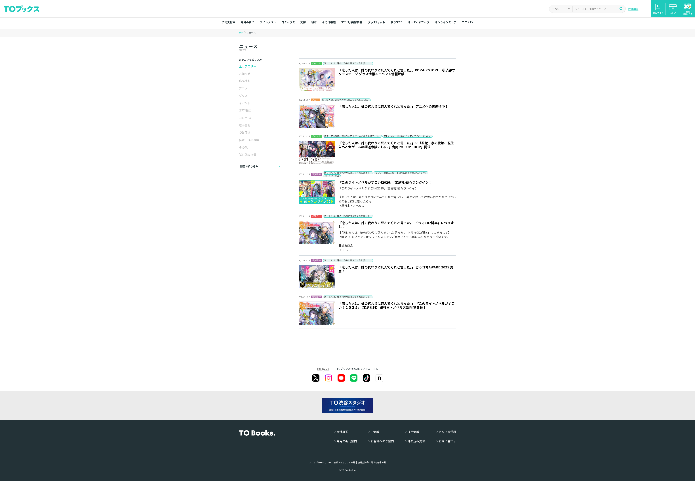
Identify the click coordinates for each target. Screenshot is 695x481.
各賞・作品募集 (249, 140)
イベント (244, 103)
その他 (243, 147)
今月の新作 (247, 22)
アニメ (243, 88)
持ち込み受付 (416, 441)
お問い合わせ (447, 441)
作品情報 (244, 81)
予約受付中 (228, 22)
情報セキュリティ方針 (344, 462)
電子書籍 (244, 125)
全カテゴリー (247, 66)
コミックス (288, 22)
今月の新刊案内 (347, 441)
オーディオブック (418, 22)
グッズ (243, 95)
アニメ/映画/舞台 (351, 22)
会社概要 (342, 431)
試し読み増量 (247, 154)
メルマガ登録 (447, 431)
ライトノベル (268, 22)
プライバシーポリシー (320, 462)
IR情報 (375, 431)
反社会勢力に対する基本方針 (372, 462)
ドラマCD (396, 22)
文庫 (303, 22)
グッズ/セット (376, 22)
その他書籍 (329, 22)
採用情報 (413, 431)
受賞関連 (244, 132)
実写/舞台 (245, 110)
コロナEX (467, 22)
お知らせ (244, 73)
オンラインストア (445, 22)
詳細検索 (633, 9)
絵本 (314, 22)
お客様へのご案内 (382, 441)
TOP (241, 32)
